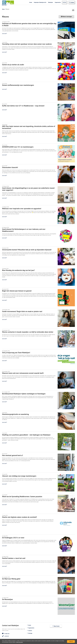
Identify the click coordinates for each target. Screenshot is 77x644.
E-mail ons (6, 633)
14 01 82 (6, 636)
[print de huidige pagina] (73, 10)
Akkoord (71, 641)
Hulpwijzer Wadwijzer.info (40, 2)
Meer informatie (19, 642)
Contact (64, 2)
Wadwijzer (50, 2)
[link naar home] (8, 2)
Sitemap (30, 633)
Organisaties (58, 2)
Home (30, 2)
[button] (56, 626)
